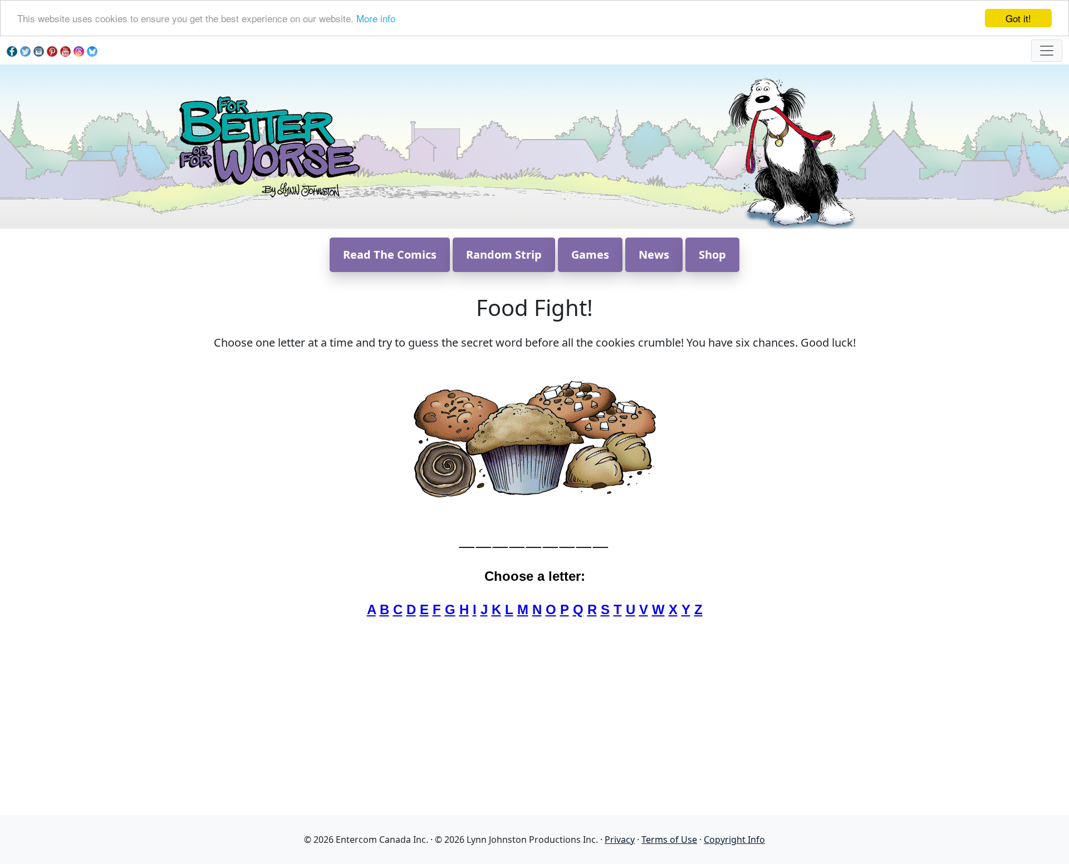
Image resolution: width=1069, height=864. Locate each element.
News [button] (654, 254)
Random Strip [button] (504, 254)
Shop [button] (712, 254)
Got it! (1018, 18)
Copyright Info (734, 839)
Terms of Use (669, 839)
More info (375, 19)
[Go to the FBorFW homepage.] (267, 145)
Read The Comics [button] (390, 254)
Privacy (620, 839)
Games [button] (590, 254)
